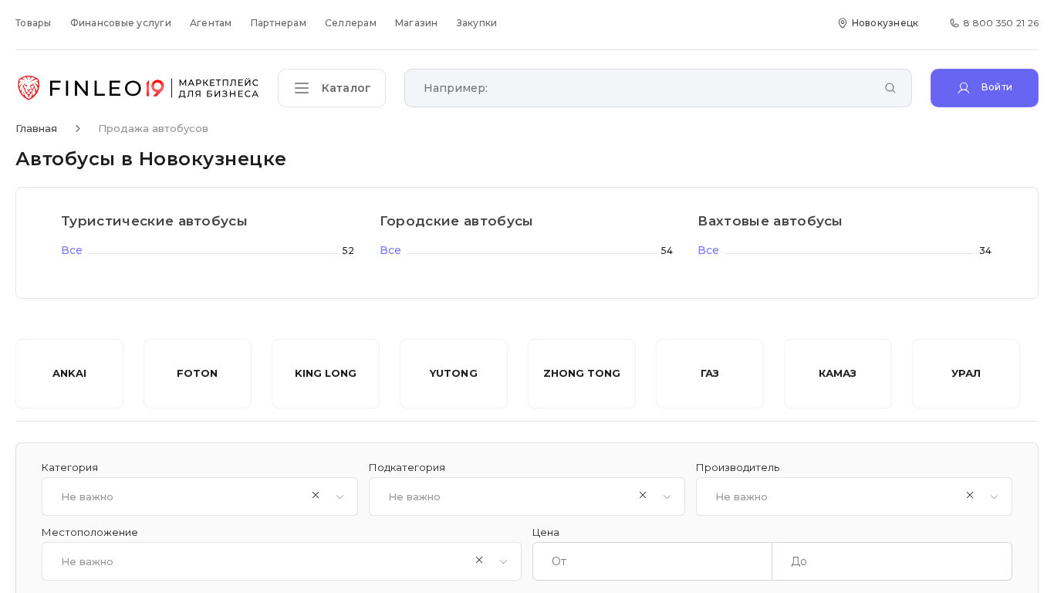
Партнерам (278, 23)
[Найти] (890, 89)
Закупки (477, 23)
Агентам (211, 23)
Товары (33, 23)
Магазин (416, 23)
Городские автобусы (457, 221)
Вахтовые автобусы (770, 221)
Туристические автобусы (154, 221)
